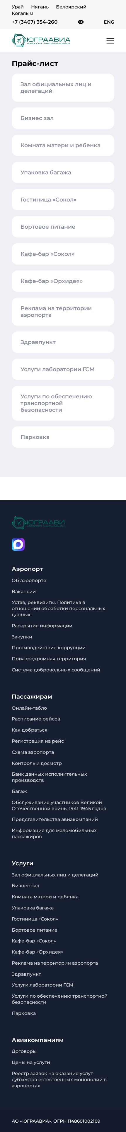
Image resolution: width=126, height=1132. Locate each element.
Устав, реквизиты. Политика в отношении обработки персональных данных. (58, 608)
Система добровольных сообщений (56, 670)
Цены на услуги (31, 1062)
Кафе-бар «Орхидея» (52, 281)
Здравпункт (38, 342)
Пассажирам (32, 696)
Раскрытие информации (42, 625)
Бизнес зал (37, 118)
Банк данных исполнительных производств (49, 777)
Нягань (40, 7)
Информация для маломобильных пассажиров (54, 833)
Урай (18, 7)
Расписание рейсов (36, 719)
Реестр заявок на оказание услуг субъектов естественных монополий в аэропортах (59, 1079)
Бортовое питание (48, 226)
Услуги (22, 863)
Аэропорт (27, 568)
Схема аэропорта (33, 752)
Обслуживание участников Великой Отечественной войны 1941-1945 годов (59, 805)
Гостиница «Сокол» (48, 199)
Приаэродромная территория (49, 659)
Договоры (24, 1051)
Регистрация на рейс (38, 741)
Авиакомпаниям (38, 1040)
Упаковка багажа (46, 172)
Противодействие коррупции (49, 647)
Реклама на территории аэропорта (56, 311)
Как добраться (29, 730)
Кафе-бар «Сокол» (47, 254)
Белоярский (71, 7)
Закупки (22, 637)
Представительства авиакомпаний (55, 819)
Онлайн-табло (29, 708)
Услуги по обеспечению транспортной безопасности (56, 403)
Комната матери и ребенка (61, 145)
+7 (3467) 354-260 (34, 22)
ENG (109, 22)
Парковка (35, 437)
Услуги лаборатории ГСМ (58, 369)
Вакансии (24, 591)
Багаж (19, 791)
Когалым (22, 13)
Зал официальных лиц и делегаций (56, 87)
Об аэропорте (29, 580)
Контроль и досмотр (37, 763)
